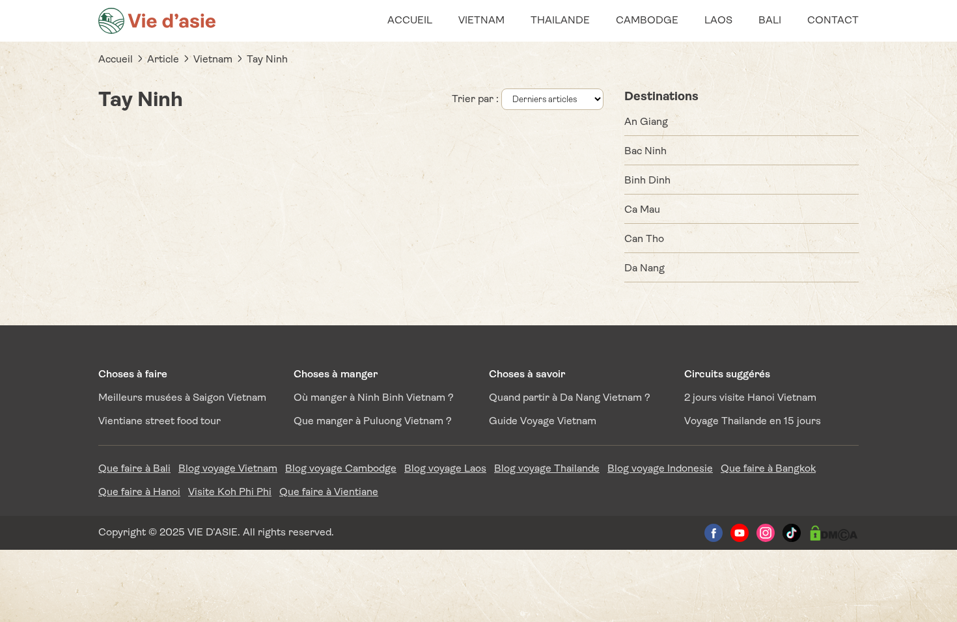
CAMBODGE (647, 21)
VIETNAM (481, 21)
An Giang (646, 122)
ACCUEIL (409, 21)
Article (163, 60)
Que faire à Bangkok (768, 469)
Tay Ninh (267, 60)
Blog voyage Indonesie (660, 469)
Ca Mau (642, 210)
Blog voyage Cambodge (340, 469)
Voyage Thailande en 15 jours (752, 421)
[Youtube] (739, 533)
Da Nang (644, 269)
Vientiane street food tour (159, 421)
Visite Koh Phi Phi (229, 492)
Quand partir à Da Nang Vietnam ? (569, 398)
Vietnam (212, 60)
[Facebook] (713, 533)
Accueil (115, 60)
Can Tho (644, 239)
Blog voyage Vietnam (227, 469)
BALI (769, 21)
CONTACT (833, 21)
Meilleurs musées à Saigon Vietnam (182, 398)
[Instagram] (765, 533)
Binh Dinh (647, 181)
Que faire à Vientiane (328, 492)
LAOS (718, 21)
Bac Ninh (645, 151)
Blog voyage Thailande (547, 469)
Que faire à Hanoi (139, 492)
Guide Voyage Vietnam (542, 421)
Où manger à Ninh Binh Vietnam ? (374, 398)
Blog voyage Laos (445, 469)
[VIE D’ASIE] (156, 21)
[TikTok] (792, 533)
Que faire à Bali (134, 469)
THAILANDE (560, 21)
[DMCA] (834, 533)
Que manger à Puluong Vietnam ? (373, 421)
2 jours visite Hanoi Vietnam (750, 398)
